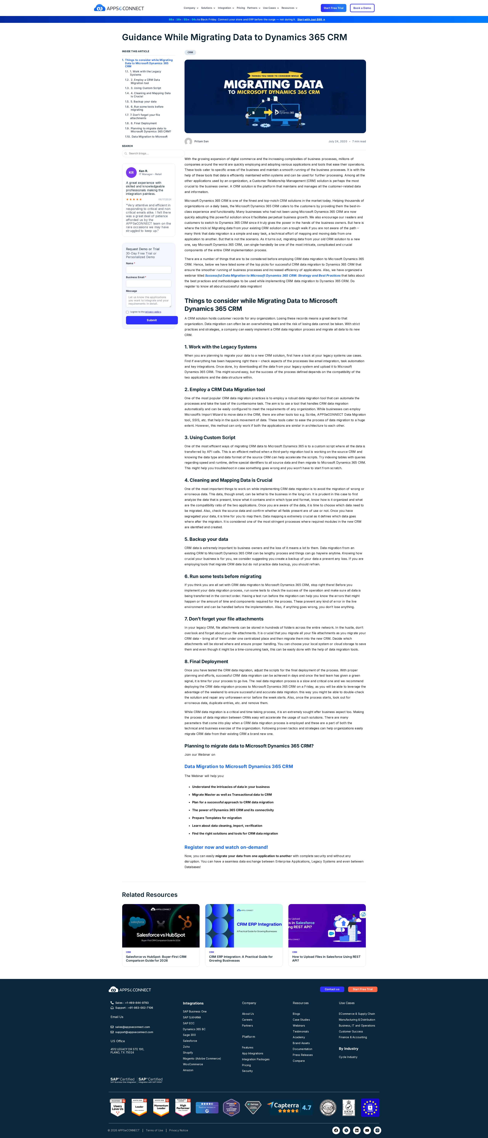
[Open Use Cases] (278, 8)
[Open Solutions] (214, 8)
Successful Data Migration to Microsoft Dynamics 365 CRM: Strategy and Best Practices (273, 275)
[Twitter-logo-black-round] (346, 1130)
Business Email (136, 277)
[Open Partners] (259, 8)
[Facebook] (336, 1130)
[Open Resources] (296, 8)
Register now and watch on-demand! (226, 847)
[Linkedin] (357, 1130)
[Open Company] (197, 8)
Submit (152, 320)
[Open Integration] (233, 8)
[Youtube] (367, 1130)
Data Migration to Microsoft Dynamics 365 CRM (239, 766)
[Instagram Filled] (377, 1130)
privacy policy (153, 311)
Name (130, 263)
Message (131, 291)
